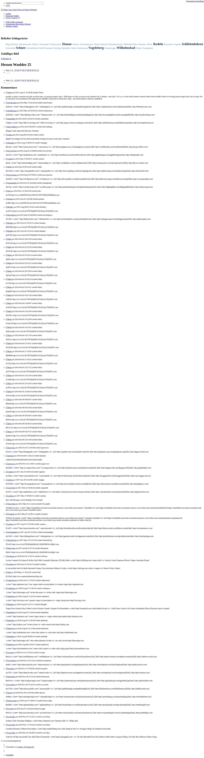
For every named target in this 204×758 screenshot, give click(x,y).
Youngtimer (147, 48)
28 (28, 70)
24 (18, 70)
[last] (9, 72)
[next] (8, 72)
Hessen (75, 44)
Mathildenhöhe (130, 44)
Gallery (8, 14)
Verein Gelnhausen (79, 48)
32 (38, 70)
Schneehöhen (32, 48)
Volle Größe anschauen (14, 22)
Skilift (41, 48)
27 (25, 70)
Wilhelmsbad (126, 48)
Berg (8, 44)
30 (33, 70)
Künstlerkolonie (115, 44)
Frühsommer (55, 44)
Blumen (14, 44)
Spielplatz (65, 48)
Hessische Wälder (12, 16)
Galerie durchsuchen (13, 3)
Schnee (21, 48)
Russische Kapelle (172, 44)
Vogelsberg (96, 48)
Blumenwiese (25, 44)
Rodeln (158, 44)
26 (23, 70)
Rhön (149, 44)
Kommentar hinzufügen (195, 1)
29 (30, 70)
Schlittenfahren (192, 44)
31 (35, 70)
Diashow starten (12, 26)
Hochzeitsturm (86, 44)
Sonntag (57, 48)
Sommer (49, 48)
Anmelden (9, 755)
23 (16, 70)
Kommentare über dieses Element (18, 24)
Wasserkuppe (110, 48)
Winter (139, 48)
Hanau (67, 44)
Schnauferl (10, 48)
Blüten (35, 44)
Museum (142, 44)
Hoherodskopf (100, 44)
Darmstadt (44, 44)
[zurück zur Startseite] (19, 10)
